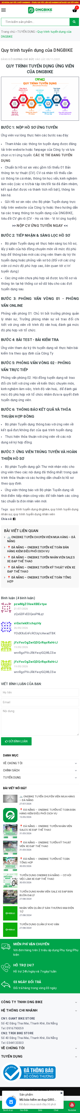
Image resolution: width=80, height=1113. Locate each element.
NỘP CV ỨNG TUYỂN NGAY (40, 225)
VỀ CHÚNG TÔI (12, 763)
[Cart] (74, 11)
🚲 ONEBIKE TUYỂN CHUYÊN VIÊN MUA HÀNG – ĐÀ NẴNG (41, 539)
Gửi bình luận (17, 741)
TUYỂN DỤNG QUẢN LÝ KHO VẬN (39, 924)
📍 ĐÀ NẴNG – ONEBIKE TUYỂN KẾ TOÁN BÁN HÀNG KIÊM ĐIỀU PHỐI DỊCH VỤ (38, 549)
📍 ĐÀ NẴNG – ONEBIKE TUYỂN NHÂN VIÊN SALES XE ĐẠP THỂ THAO (41, 559)
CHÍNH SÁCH (11, 770)
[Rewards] (11, 1102)
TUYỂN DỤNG (12, 777)
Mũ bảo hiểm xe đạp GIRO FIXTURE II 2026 (48, 1099)
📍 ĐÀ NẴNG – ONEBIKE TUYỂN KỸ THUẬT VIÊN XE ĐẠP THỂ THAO (41, 569)
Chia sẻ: (6, 519)
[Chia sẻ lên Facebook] (14, 519)
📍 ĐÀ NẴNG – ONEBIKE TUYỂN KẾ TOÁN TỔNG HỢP (39, 579)
